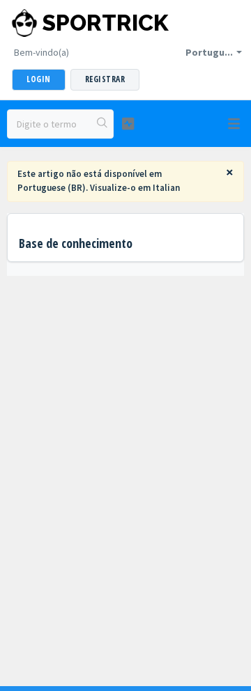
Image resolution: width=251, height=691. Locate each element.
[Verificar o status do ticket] (128, 123)
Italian (166, 188)
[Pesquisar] (102, 124)
